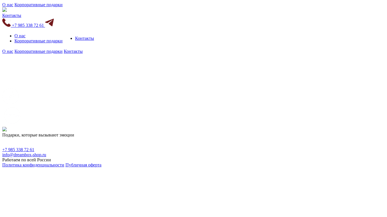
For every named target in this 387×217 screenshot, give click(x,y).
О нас (7, 4)
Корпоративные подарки (38, 4)
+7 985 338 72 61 (28, 25)
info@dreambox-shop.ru (24, 154)
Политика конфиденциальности (33, 164)
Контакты (11, 15)
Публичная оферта (83, 164)
